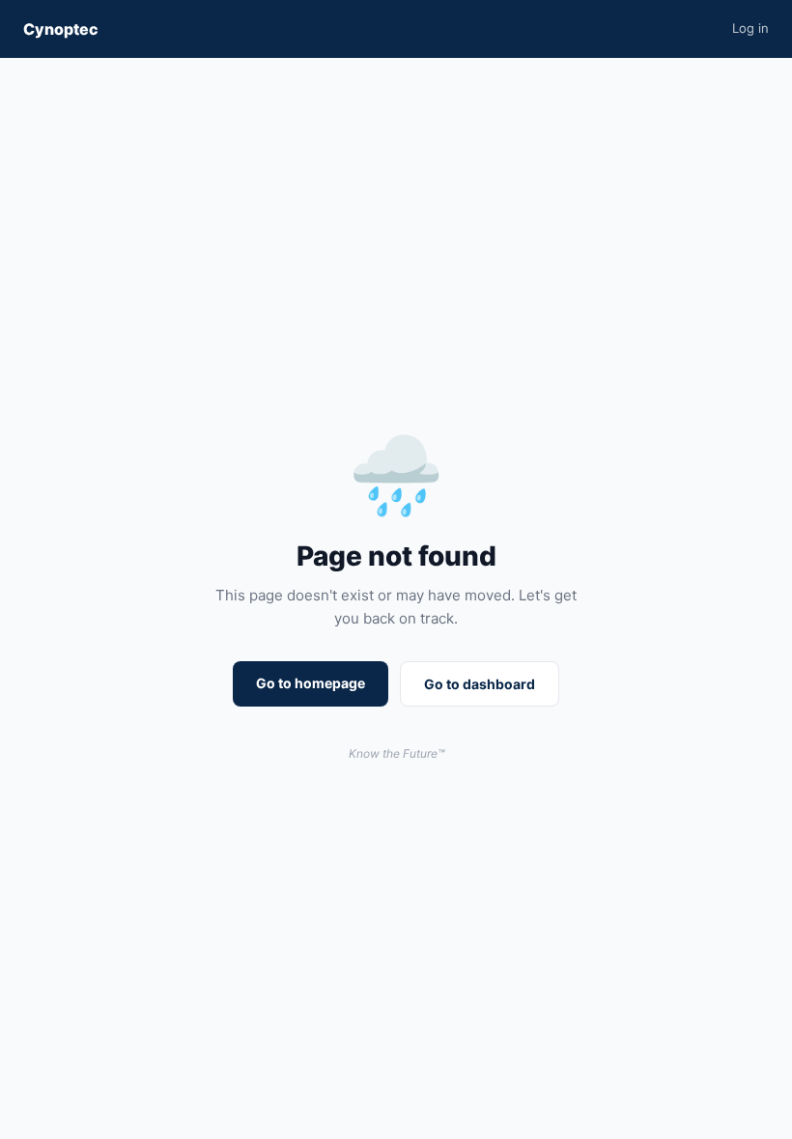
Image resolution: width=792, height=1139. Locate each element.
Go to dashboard (479, 684)
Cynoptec (61, 29)
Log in (750, 28)
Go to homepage (310, 683)
